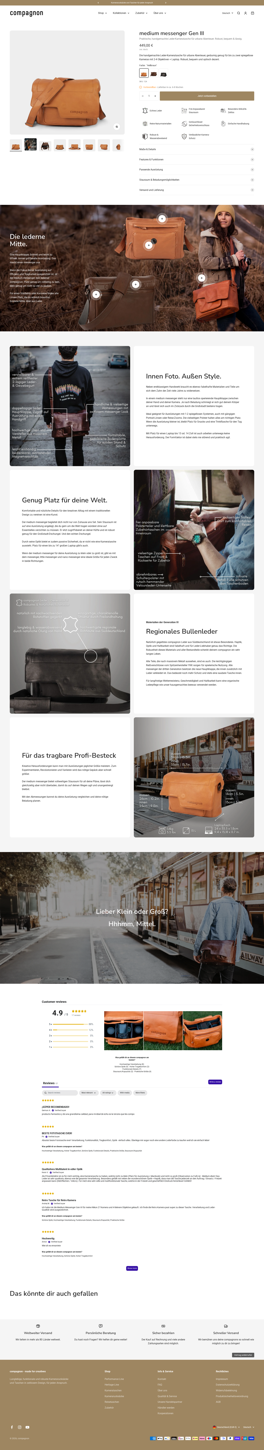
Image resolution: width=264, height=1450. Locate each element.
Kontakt (162, 1379)
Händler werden (166, 1407)
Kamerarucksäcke (114, 1396)
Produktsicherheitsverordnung (232, 1396)
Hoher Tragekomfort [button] (84, 1256)
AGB (218, 1401)
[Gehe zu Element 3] (45, 146)
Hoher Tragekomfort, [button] (73, 1151)
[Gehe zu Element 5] (74, 145)
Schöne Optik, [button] (87, 1151)
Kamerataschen (113, 1390)
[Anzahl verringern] (142, 96)
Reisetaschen (112, 1401)
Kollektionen (119, 13)
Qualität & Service (167, 1396)
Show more (132, 1268)
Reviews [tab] (50, 1083)
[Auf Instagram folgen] (20, 1427)
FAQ (160, 1384)
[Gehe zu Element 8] (118, 145)
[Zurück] (98, 2)
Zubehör (139, 13)
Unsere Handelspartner (170, 1401)
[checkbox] (125, 1093)
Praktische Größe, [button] (117, 1151)
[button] (71, 1024)
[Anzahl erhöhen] (155, 96)
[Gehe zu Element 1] (16, 145)
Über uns (158, 13)
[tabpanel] (132, 1182)
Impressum (222, 1379)
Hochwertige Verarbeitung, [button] (53, 1151)
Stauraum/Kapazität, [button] (101, 1220)
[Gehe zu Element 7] (104, 145)
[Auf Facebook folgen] (12, 1427)
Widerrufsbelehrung (226, 1390)
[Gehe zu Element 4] (60, 145)
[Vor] (165, 2)
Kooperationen (165, 1413)
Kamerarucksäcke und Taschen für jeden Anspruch (132, 3)
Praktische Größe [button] (117, 1220)
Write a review (215, 1082)
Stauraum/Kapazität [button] (133, 1151)
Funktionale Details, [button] (101, 1151)
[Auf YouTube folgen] (27, 1427)
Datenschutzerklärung (228, 1384)
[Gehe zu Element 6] (89, 145)
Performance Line (114, 1379)
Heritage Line (112, 1384)
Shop (101, 13)
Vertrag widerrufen (243, 1355)
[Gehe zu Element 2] (30, 144)
